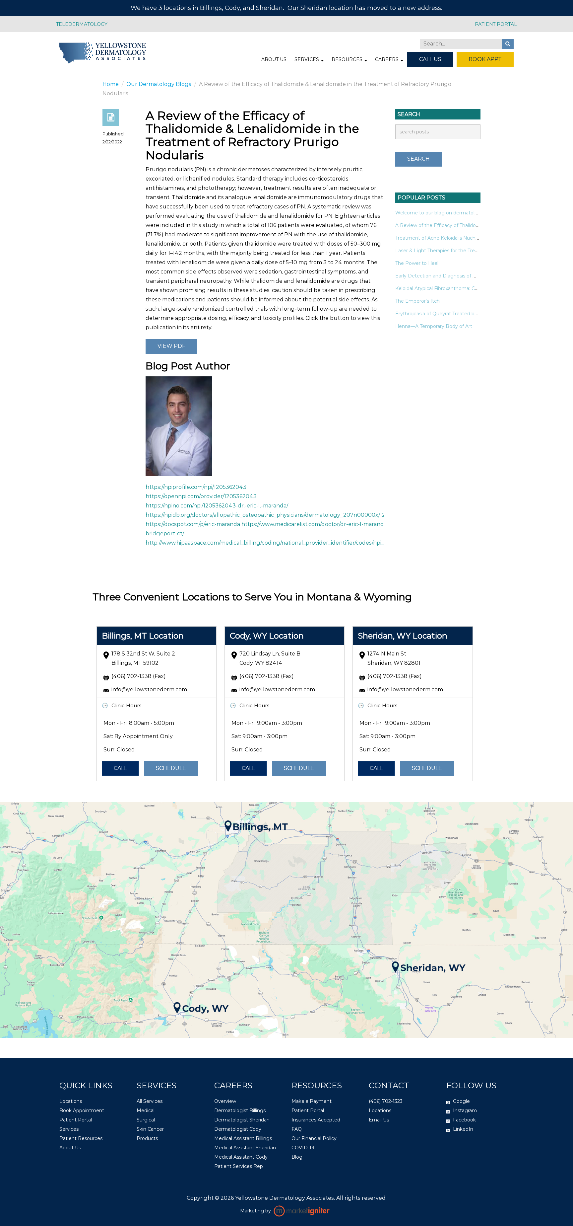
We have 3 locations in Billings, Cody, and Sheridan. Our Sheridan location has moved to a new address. (286, 8)
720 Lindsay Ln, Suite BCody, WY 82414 (269, 658)
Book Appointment (81, 1111)
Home (110, 84)
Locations (70, 1102)
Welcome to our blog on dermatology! (439, 213)
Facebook (464, 1120)
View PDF (171, 346)
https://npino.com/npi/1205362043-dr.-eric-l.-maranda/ (217, 505)
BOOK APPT (485, 59)
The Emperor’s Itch (417, 301)
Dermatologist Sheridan (242, 1120)
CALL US (430, 59)
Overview (225, 1102)
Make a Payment (311, 1102)
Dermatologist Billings (240, 1111)
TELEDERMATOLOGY (81, 24)
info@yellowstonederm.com (149, 689)
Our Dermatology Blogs (158, 84)
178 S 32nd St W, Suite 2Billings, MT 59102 (143, 658)
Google (461, 1102)
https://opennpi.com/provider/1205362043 (201, 496)
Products (147, 1139)
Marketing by (256, 1211)
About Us (273, 59)
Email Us (379, 1120)
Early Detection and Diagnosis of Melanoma (446, 276)
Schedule (171, 768)
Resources (348, 59)
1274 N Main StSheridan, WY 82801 (393, 658)
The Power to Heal (416, 263)
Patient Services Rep (238, 1167)
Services (307, 59)
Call (120, 768)
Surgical (146, 1120)
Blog (296, 1157)
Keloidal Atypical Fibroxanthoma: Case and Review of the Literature (472, 288)
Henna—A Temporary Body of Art (433, 326)
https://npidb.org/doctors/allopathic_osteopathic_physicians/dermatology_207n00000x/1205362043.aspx (286, 515)
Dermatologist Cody (237, 1129)
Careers (387, 59)
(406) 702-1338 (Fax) (138, 676)
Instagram (465, 1111)
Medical (146, 1111)
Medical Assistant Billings (243, 1139)
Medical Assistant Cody (241, 1157)
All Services (149, 1102)
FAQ (296, 1129)
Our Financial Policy (314, 1139)
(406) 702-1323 (386, 1102)
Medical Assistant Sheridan (245, 1148)
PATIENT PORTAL (496, 24)
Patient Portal (75, 1120)
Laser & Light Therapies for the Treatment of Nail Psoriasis (462, 251)
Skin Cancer (150, 1129)
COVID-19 (302, 1148)
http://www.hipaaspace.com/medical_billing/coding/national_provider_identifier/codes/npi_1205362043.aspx (288, 543)
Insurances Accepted (315, 1120)
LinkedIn (463, 1129)
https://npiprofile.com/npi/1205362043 (196, 487)
